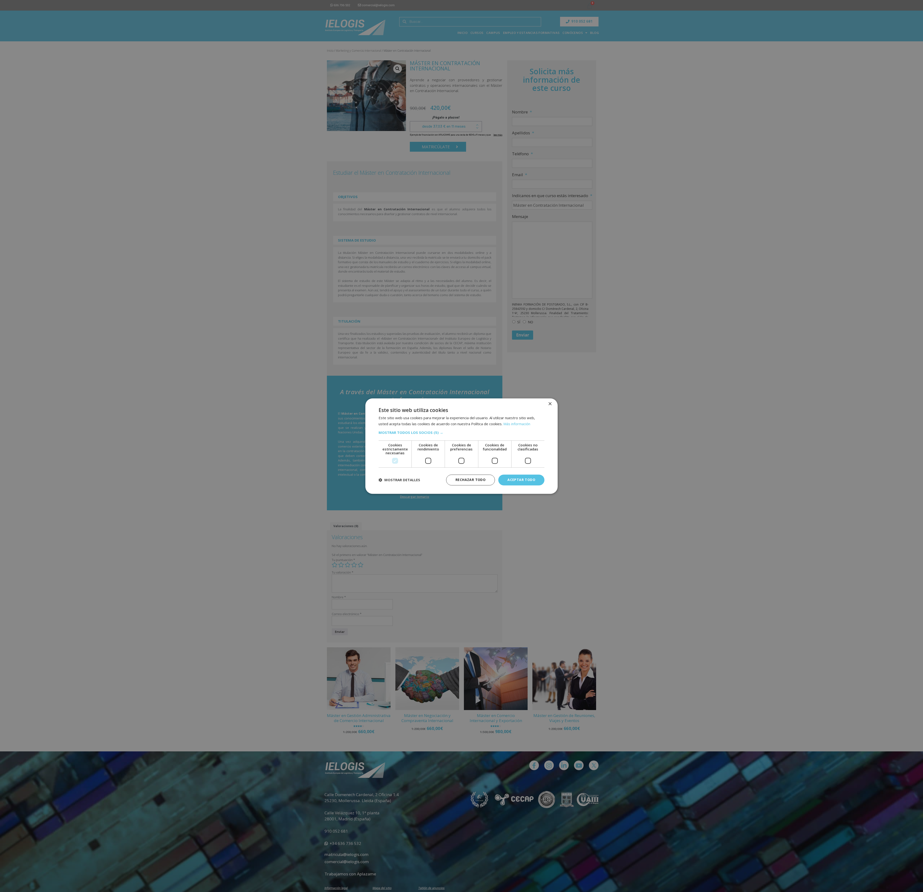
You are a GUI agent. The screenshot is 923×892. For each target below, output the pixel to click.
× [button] (550, 404)
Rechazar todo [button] (470, 479)
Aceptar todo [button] (521, 479)
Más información (516, 423)
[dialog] (461, 446)
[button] (461, 432)
